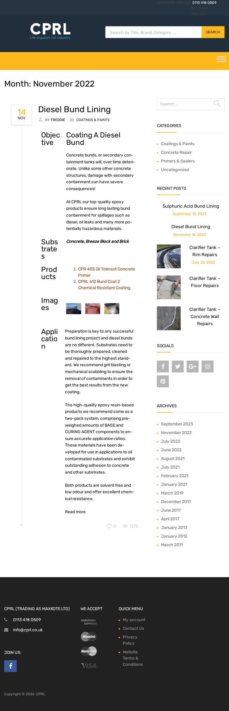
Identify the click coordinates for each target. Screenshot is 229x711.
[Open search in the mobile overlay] (165, 32)
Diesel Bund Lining (74, 109)
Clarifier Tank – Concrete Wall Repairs (204, 317)
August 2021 (173, 458)
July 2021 (170, 467)
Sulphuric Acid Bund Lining (191, 206)
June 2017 (171, 510)
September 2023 (177, 424)
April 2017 (170, 518)
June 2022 (171, 449)
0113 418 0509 (204, 3)
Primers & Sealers (178, 161)
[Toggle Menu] (221, 61)
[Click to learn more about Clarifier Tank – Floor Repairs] (169, 297)
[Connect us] (163, 366)
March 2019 (172, 493)
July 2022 (170, 441)
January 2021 (174, 484)
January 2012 (174, 536)
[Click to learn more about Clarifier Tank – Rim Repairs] (169, 267)
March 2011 (172, 544)
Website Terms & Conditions (133, 658)
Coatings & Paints (92, 120)
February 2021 (174, 475)
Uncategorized (175, 169)
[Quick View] (73, 308)
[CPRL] (50, 39)
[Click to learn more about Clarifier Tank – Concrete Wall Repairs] (169, 328)
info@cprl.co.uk (28, 629)
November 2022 (176, 432)
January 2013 (174, 527)
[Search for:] (191, 104)
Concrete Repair (176, 152)
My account (134, 619)
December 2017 (176, 501)
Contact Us (133, 628)
